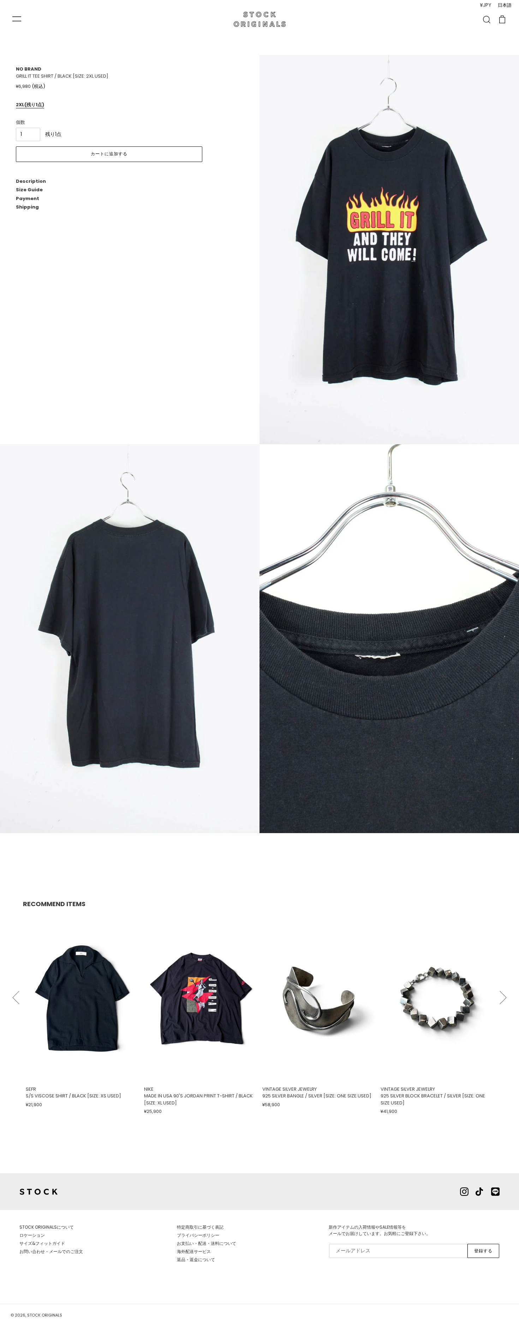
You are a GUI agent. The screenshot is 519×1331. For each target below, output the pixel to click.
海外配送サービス (194, 1251)
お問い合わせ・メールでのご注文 (51, 1251)
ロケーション (32, 1235)
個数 (20, 122)
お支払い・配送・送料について (206, 1243)
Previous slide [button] (15, 994)
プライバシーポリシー (198, 1235)
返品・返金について (196, 1260)
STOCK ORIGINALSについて (46, 1227)
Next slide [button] (503, 994)
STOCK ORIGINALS (44, 1315)
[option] (82, 1011)
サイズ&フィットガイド (42, 1243)
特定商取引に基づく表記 (200, 1227)
